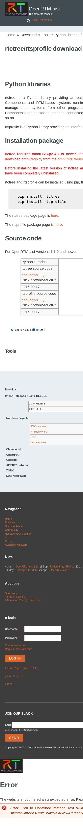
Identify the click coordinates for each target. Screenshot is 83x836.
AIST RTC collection (17, 465)
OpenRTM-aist (44, 8)
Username (12, 628)
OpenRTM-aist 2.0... (62, 570)
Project (9, 541)
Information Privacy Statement (23, 600)
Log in (8, 683)
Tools (46, 35)
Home (10, 35)
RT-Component (38, 426)
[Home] (16, 9)
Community (11, 529)
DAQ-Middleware (16, 475)
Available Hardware (16, 544)
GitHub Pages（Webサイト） (22, 668)
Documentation (38, 442)
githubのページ (34, 275)
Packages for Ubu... (27, 570)
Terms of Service (15, 596)
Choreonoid (13, 449)
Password (12, 637)
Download (29, 35)
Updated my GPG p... (63, 566)
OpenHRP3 (13, 454)
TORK (9, 470)
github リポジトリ (15, 676)
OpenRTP (12, 459)
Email (8, 725)
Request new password (18, 649)
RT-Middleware (38, 431)
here (54, 216)
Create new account (16, 645)
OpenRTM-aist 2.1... (27, 566)
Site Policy (11, 593)
